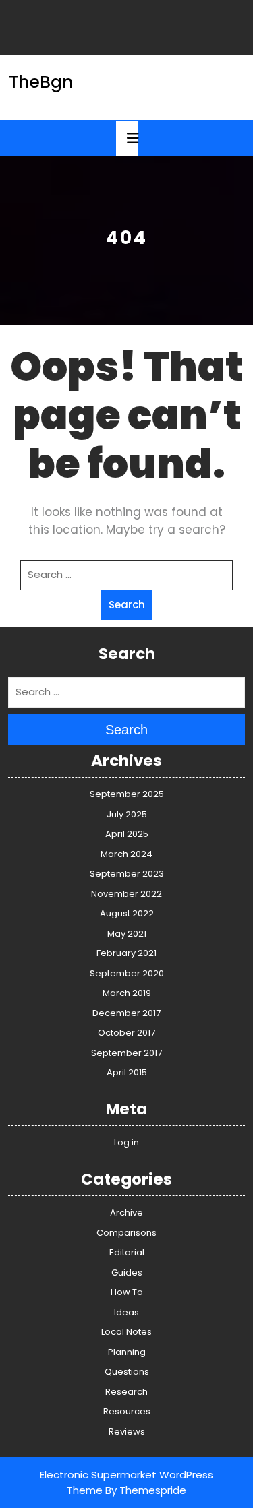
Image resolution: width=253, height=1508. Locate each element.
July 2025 (127, 814)
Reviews (127, 1431)
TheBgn (41, 82)
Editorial (126, 1252)
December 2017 (126, 1013)
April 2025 (126, 833)
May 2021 (126, 933)
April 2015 (127, 1072)
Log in (126, 1142)
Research (126, 1391)
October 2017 (126, 1032)
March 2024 (126, 854)
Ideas (126, 1312)
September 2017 (126, 1052)
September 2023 (127, 873)
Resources (126, 1411)
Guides (126, 1272)
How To (127, 1292)
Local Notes (126, 1331)
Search (127, 605)
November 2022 (126, 893)
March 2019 (127, 992)
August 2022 (127, 913)
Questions (127, 1371)
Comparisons (126, 1232)
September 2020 (127, 973)
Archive (126, 1212)
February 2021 (126, 953)
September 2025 (127, 794)
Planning (127, 1352)
